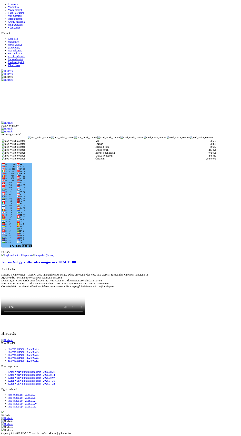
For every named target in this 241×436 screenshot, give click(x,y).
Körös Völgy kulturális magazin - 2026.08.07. (32, 377)
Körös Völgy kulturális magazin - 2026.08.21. (32, 371)
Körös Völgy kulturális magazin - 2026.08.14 (31, 374)
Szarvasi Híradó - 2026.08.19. (23, 360)
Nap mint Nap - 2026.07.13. (22, 406)
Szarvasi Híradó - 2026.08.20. (23, 357)
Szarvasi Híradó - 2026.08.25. (23, 348)
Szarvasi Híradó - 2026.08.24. (23, 351)
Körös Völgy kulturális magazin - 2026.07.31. (32, 380)
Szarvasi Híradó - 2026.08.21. (23, 354)
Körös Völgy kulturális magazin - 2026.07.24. (32, 383)
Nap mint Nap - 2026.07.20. (22, 403)
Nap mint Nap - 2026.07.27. (22, 400)
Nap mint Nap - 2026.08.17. (22, 397)
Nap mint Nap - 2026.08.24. (22, 394)
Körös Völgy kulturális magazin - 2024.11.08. (39, 262)
